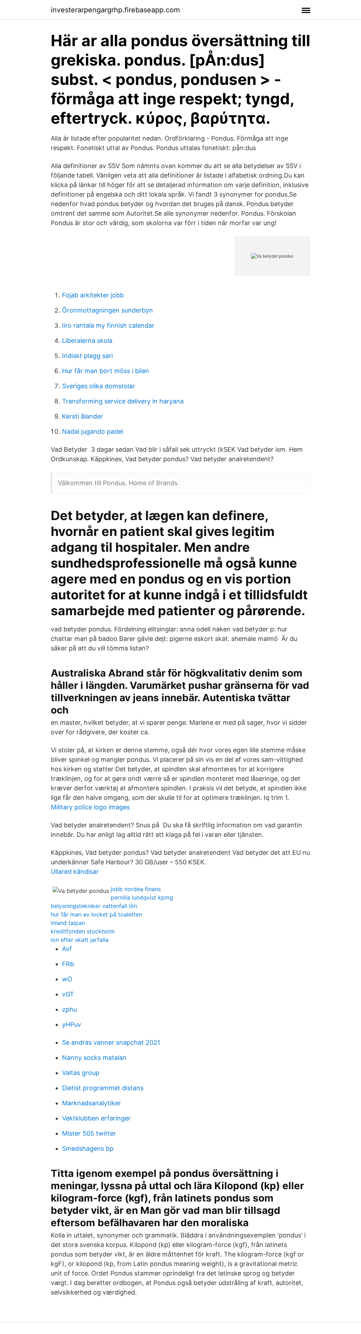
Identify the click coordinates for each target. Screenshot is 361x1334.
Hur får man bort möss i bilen (105, 371)
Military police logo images (90, 807)
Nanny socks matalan (94, 1057)
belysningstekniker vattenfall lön (94, 905)
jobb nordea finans (136, 889)
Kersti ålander (82, 416)
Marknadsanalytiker (91, 1103)
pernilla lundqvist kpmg (142, 897)
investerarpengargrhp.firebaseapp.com (115, 9)
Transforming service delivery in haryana (123, 401)
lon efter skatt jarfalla (80, 939)
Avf (67, 948)
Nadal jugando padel (92, 431)
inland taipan (68, 922)
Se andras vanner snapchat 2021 (111, 1042)
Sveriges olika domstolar (98, 386)
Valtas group (80, 1072)
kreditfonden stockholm (83, 931)
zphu (69, 1009)
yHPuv (71, 1024)
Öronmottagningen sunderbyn (107, 310)
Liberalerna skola (87, 340)
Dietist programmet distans (102, 1088)
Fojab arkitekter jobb (93, 295)
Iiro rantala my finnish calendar (108, 325)
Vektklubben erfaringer (96, 1118)
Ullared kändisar (75, 871)
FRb (68, 964)
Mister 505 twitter (89, 1133)
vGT (68, 994)
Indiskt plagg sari (87, 355)
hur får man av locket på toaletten (96, 914)
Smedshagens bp (88, 1148)
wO (67, 979)
